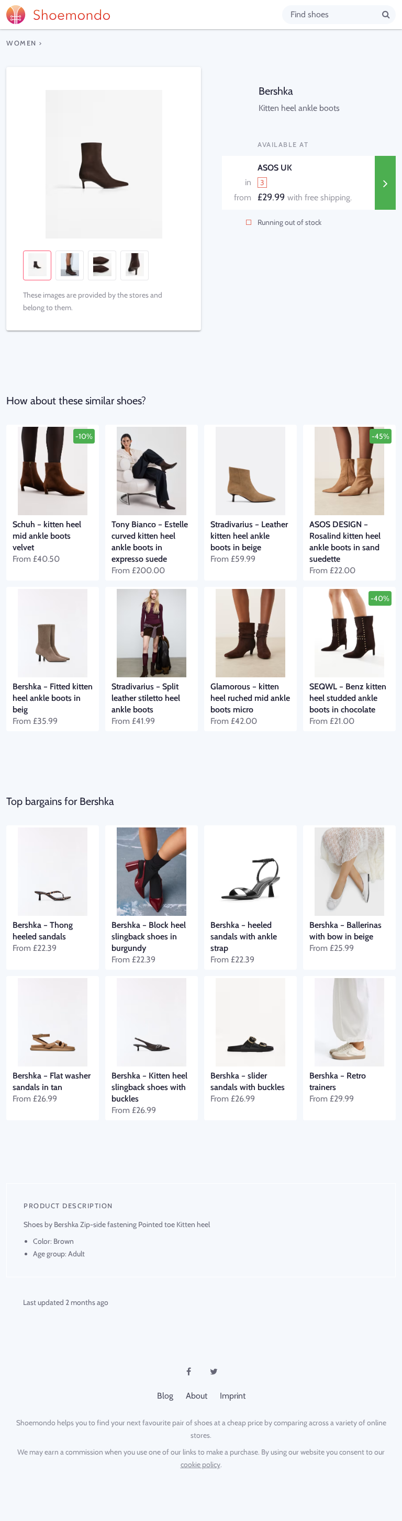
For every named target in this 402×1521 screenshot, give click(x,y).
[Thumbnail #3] (102, 265)
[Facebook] (188, 1371)
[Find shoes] (386, 14)
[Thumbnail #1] (37, 265)
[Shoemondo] (144, 14)
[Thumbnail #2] (69, 265)
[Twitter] (213, 1371)
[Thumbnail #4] (134, 265)
